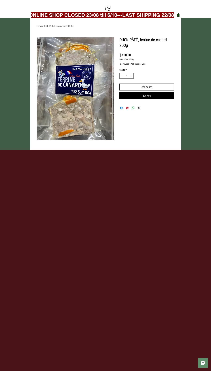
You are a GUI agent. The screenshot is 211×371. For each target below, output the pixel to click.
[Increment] (131, 75)
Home (39, 26)
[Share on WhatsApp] (133, 108)
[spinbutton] (126, 75)
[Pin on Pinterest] (127, 108)
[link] (108, 8)
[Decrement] (122, 75)
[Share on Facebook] (121, 108)
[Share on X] (139, 108)
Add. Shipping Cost (138, 64)
